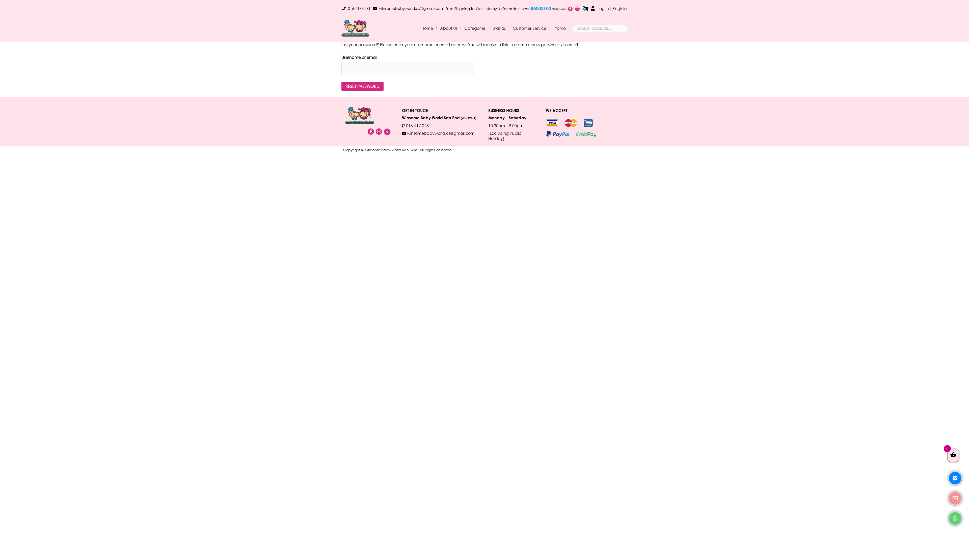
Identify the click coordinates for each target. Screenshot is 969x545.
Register (620, 8)
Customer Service (529, 28)
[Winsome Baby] (355, 28)
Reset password (362, 86)
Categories (475, 28)
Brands (499, 28)
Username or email (359, 57)
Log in (603, 8)
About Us (448, 28)
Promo (559, 28)
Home (427, 28)
